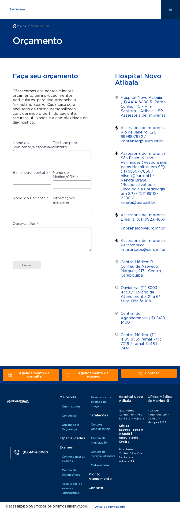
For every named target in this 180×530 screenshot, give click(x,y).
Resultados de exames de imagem (101, 402)
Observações (25, 224)
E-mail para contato (31, 172)
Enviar (26, 265)
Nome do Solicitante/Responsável (32, 147)
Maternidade (100, 465)
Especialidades (72, 438)
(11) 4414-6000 (35, 452)
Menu (170, 9)
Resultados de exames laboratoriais (72, 488)
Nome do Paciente (30, 198)
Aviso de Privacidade (110, 506)
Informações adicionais (64, 200)
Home (21, 25)
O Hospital (68, 397)
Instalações (98, 415)
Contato (96, 488)
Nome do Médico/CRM (65, 175)
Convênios (69, 415)
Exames (66, 447)
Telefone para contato (65, 145)
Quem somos (71, 406)
